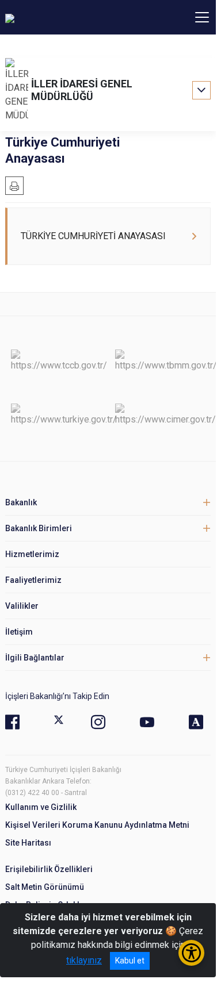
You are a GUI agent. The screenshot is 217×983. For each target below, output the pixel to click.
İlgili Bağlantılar (34, 657)
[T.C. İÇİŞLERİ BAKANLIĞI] (68, 17)
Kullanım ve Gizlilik (41, 807)
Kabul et (129, 960)
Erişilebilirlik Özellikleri (49, 869)
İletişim (19, 631)
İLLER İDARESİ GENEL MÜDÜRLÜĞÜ (81, 90)
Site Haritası (28, 842)
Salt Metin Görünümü (44, 887)
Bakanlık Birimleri (38, 528)
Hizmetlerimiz (32, 554)
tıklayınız (84, 960)
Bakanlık (21, 502)
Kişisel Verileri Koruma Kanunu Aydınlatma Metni (97, 825)
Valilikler (22, 605)
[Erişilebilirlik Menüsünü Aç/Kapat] (191, 953)
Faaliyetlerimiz (33, 580)
